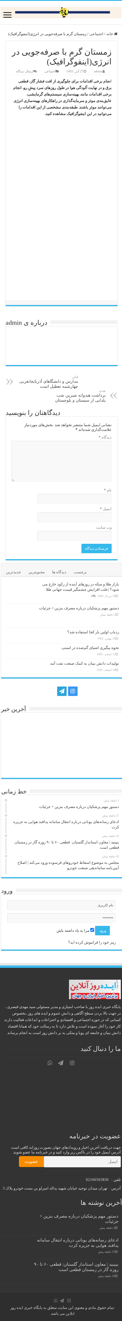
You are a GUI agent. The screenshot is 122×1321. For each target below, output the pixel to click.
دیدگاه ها (59, 572)
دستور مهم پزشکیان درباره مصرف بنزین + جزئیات (79, 608)
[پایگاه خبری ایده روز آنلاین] (61, 12)
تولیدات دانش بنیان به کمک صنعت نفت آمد (84, 663)
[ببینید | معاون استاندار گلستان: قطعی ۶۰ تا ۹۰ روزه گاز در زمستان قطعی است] (76, 725)
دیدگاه (105, 437)
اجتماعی (96, 34)
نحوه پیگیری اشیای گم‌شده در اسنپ (90, 647)
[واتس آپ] (50, 691)
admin (98, 71)
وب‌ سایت (104, 527)
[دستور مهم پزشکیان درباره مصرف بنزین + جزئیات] (19, 616)
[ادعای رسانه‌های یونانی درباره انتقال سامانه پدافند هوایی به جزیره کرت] (47, 725)
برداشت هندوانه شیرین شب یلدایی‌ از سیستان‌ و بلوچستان (80, 396)
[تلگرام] (61, 691)
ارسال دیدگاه (24, 71)
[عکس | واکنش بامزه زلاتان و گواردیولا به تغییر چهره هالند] (18, 765)
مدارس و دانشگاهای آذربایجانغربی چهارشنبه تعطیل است (48, 382)
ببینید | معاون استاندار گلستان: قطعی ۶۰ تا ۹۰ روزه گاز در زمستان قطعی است (76, 1267)
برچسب (80, 572)
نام (108, 490)
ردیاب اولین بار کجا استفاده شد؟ (93, 632)
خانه (110, 34)
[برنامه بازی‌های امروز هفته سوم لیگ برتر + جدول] (47, 764)
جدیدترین (13, 572)
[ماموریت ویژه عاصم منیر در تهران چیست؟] (76, 765)
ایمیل (106, 509)
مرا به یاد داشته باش (73, 930)
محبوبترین (36, 572)
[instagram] (73, 691)
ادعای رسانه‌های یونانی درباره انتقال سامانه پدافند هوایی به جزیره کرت (77, 1242)
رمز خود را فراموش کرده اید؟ (92, 942)
